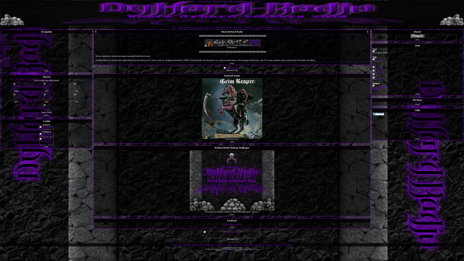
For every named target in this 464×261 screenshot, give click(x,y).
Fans (235, 27)
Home (174, 27)
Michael (379, 68)
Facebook (269, 27)
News (241, 27)
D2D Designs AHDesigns (380, 88)
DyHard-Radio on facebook (232, 224)
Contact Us (288, 27)
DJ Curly (380, 72)
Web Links (249, 27)
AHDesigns (245, 250)
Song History (209, 27)
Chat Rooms (220, 27)
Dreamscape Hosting (227, 250)
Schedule (187, 27)
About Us (278, 27)
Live (200, 27)
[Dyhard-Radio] (232, 13)
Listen (194, 27)
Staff (180, 27)
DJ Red (379, 79)
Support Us (259, 27)
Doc (379, 75)
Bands (229, 27)
